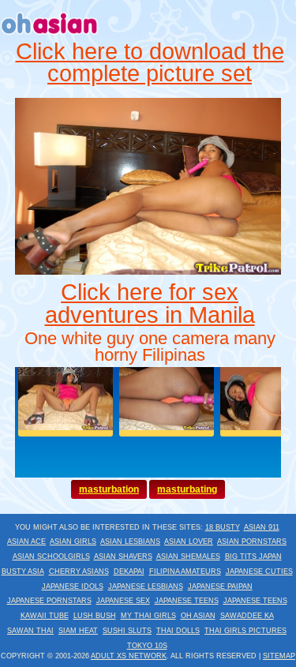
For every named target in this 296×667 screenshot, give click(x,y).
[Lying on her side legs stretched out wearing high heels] (148, 270)
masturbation (109, 489)
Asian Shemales (188, 556)
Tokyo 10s (147, 646)
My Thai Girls (148, 616)
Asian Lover (188, 541)
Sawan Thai (30, 631)
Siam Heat (78, 631)
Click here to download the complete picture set (150, 63)
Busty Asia (23, 571)
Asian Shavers (123, 556)
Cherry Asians (79, 571)
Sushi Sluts (127, 631)
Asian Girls (73, 541)
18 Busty (222, 527)
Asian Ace (26, 541)
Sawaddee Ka (247, 616)
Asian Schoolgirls (51, 556)
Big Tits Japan (253, 556)
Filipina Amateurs (185, 571)
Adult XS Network (129, 656)
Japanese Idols (72, 586)
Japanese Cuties (259, 571)
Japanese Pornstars (49, 601)
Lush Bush (94, 616)
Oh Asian (198, 616)
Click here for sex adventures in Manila (150, 303)
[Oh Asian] (49, 36)
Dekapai (129, 571)
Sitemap (279, 656)
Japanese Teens (187, 601)
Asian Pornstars (252, 541)
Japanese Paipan (220, 586)
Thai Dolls (178, 631)
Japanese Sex (123, 601)
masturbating (187, 489)
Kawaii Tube (45, 616)
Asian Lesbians (130, 541)
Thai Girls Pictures (245, 631)
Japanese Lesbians (145, 586)
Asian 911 (261, 527)
